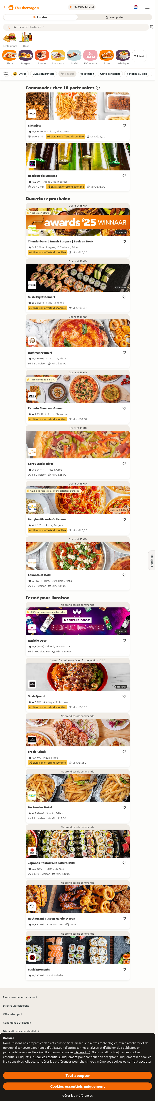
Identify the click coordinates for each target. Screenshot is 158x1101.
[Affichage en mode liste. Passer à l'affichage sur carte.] (151, 27)
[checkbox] (9, 57)
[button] (21, 7)
